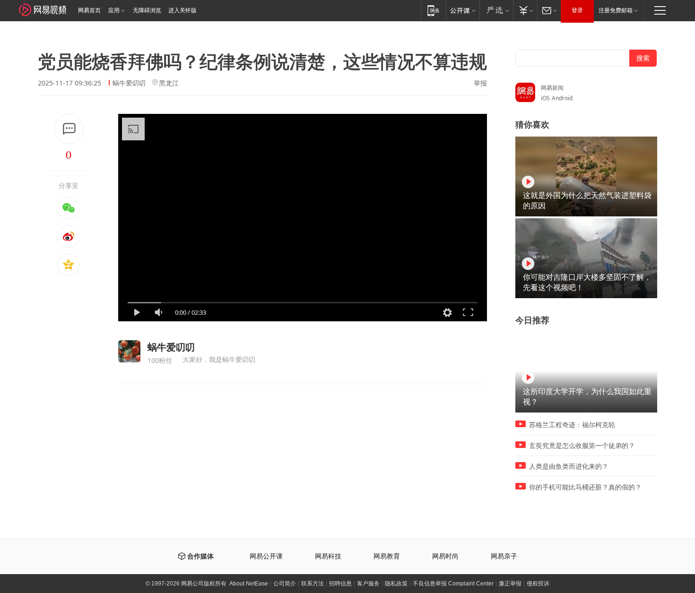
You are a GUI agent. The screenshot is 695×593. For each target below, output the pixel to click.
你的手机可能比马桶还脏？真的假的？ (585, 487)
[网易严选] (496, 10)
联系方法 (312, 583)
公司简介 (284, 583)
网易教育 (387, 556)
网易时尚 (445, 556)
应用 (114, 10)
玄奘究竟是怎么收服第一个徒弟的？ (582, 445)
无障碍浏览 (147, 10)
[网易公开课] (462, 10)
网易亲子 (504, 556)
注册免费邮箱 (616, 10)
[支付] (525, 10)
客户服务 (368, 583)
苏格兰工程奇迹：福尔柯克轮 (572, 425)
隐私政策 (396, 583)
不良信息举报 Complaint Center (453, 583)
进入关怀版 (182, 10)
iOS (545, 98)
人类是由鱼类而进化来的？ (568, 466)
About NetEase (248, 583)
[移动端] (433, 10)
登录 (577, 10)
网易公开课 (266, 556)
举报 (480, 83)
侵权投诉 (538, 583)
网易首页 (89, 10)
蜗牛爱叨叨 (129, 82)
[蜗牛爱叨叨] (129, 351)
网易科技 (328, 556)
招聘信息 (340, 583)
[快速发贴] (68, 128)
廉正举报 (510, 583)
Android (562, 98)
